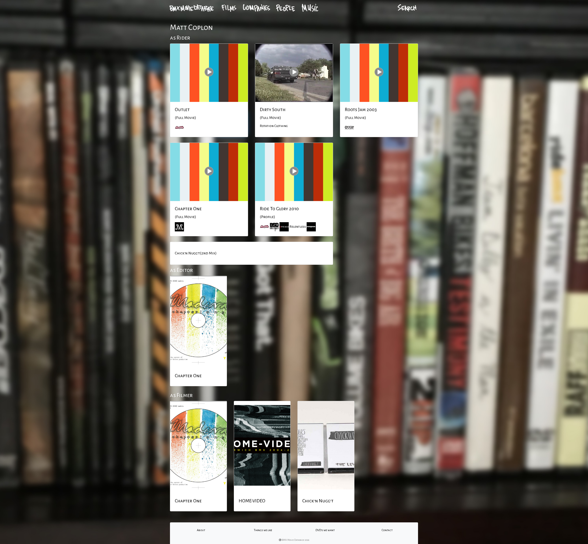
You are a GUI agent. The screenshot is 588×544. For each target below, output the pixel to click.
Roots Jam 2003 (361, 109)
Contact (387, 530)
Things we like (263, 530)
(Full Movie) (185, 118)
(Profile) (267, 217)
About (201, 530)
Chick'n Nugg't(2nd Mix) (196, 253)
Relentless (297, 226)
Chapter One (188, 208)
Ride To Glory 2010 (279, 208)
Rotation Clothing (274, 126)
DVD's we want (325, 530)
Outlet (182, 109)
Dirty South (273, 109)
